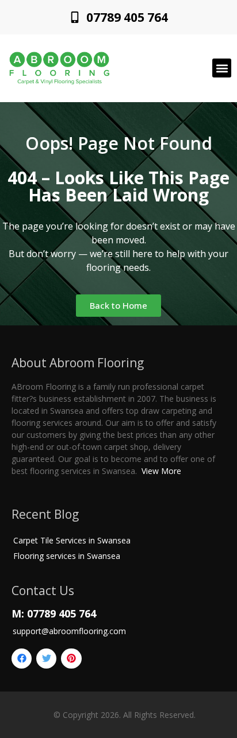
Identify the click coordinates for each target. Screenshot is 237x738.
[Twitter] (46, 658)
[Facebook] (22, 658)
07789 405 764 (127, 17)
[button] (221, 68)
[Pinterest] (71, 658)
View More (161, 470)
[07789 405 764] (75, 17)
